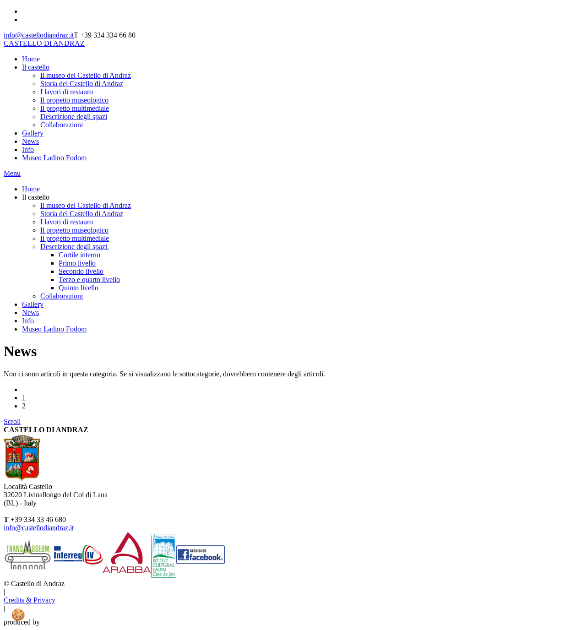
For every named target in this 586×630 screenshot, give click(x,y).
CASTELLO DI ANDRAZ (44, 43)
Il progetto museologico (74, 100)
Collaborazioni (61, 125)
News (30, 141)
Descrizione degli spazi (73, 116)
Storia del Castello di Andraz (81, 83)
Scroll (12, 421)
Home (31, 59)
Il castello (35, 67)
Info (28, 149)
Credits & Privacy (29, 600)
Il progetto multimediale (74, 108)
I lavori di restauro (66, 92)
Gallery (32, 133)
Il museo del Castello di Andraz (85, 75)
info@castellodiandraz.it (39, 35)
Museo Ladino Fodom (54, 158)
